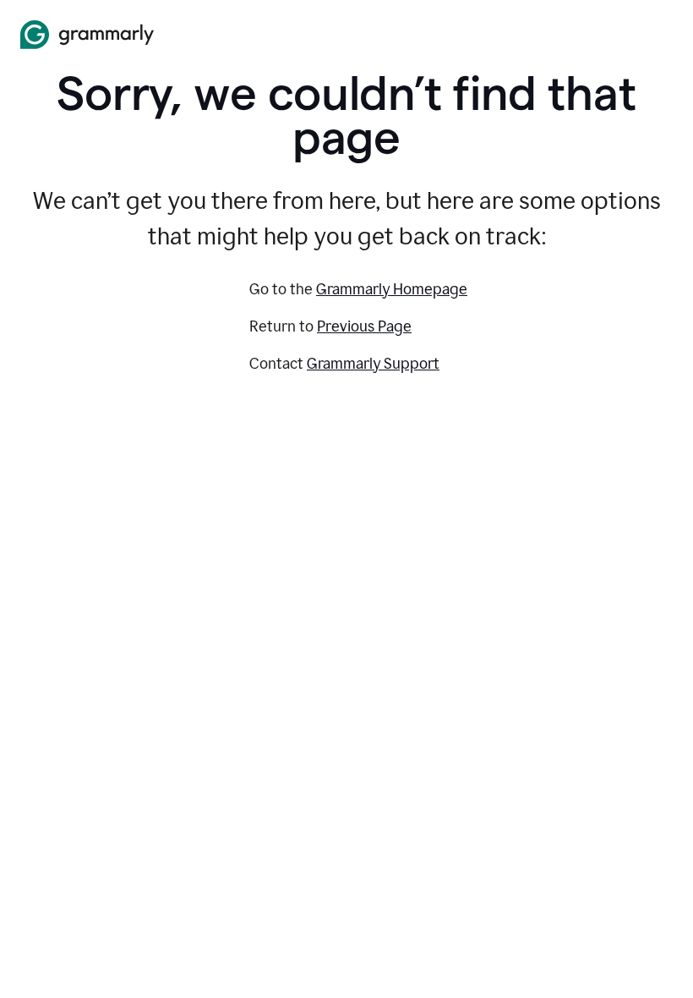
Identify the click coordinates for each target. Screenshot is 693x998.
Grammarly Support (373, 363)
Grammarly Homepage (391, 289)
